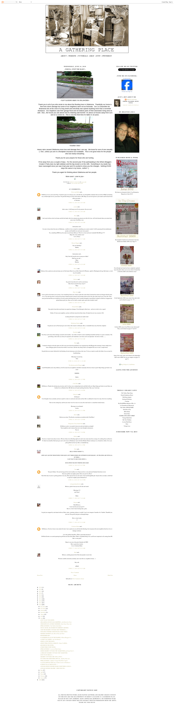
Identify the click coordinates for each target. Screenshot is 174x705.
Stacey (75, 268)
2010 (40, 604)
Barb (75, 552)
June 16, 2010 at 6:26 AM (77, 264)
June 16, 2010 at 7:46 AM (77, 288)
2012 (40, 601)
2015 (40, 595)
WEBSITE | (73, 56)
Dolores (75, 279)
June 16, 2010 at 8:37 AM (77, 319)
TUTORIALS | (83, 56)
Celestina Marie (75, 526)
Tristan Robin (75, 306)
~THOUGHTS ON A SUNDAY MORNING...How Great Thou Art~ (56, 624)
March (42, 674)
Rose (75, 215)
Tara (75, 469)
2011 (40, 603)
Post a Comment (75, 572)
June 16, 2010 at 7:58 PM (77, 432)
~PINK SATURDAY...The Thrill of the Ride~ (51, 626)
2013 (40, 599)
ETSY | (99, 56)
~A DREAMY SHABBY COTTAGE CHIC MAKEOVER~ (54, 653)
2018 (40, 589)
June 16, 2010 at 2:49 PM (77, 390)
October (42, 610)
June (41, 618)
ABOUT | (64, 56)
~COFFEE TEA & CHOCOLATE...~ (48, 664)
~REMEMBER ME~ (45, 635)
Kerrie (75, 414)
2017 (40, 591)
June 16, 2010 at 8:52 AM (77, 328)
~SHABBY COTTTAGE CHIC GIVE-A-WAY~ (51, 656)
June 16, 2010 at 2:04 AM (77, 202)
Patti (75, 343)
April (41, 672)
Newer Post (40, 575)
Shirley (75, 436)
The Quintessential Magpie (75, 365)
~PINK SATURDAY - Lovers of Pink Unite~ (50, 649)
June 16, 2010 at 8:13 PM (77, 445)
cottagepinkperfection (75, 484)
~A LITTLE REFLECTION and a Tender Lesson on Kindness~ (55, 662)
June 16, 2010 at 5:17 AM (77, 239)
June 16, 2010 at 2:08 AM (77, 211)
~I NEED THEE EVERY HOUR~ (48, 647)
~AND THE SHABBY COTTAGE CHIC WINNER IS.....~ (53, 630)
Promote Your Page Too (127, 91)
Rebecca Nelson (131, 99)
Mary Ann (75, 292)
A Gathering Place (127, 78)
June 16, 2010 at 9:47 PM (77, 465)
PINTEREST (107, 56)
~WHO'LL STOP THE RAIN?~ (47, 641)
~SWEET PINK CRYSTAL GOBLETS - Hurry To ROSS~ (53, 643)
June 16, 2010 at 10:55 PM (77, 480)
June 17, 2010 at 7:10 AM (77, 498)
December (43, 606)
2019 (40, 587)
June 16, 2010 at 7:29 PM (77, 419)
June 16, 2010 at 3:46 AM (77, 222)
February (42, 676)
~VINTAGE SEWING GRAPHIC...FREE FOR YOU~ (52, 668)
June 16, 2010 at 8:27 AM (77, 302)
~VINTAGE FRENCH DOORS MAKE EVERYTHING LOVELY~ (55, 666)
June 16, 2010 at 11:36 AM (77, 361)
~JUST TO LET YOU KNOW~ (47, 620)
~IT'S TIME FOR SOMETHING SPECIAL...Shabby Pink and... (55, 658)
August (42, 614)
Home (75, 575)
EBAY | (93, 56)
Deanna (75, 502)
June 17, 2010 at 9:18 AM (77, 522)
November (43, 608)
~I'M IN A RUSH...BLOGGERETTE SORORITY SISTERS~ (54, 628)
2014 (40, 597)
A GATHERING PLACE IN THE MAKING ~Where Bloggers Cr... (56, 637)
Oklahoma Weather (77, 183)
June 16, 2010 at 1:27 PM (77, 379)
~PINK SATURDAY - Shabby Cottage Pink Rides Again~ (54, 660)
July (41, 616)
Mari (75, 449)
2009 (40, 680)
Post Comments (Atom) (78, 579)
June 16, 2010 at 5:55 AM (77, 250)
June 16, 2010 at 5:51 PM (77, 410)
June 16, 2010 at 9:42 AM (77, 339)
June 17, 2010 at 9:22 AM (77, 548)
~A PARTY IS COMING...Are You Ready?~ (50, 639)
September (43, 612)
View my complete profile (131, 105)
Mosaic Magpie (75, 243)
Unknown (75, 394)
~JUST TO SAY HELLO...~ (46, 655)
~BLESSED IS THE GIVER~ (47, 645)
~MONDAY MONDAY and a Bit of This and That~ (52, 633)
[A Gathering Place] (127, 89)
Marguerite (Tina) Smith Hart (75, 423)
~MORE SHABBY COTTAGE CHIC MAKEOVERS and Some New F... (57, 651)
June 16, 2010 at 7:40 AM (77, 275)
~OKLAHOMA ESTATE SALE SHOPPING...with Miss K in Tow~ (56, 622)
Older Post (110, 575)
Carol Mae (75, 383)
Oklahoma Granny (75, 323)
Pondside (75, 332)
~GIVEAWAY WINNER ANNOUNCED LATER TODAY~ (54, 631)
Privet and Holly (75, 192)
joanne (75, 207)
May (41, 670)
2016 (40, 593)
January (42, 678)
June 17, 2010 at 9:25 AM (77, 568)
